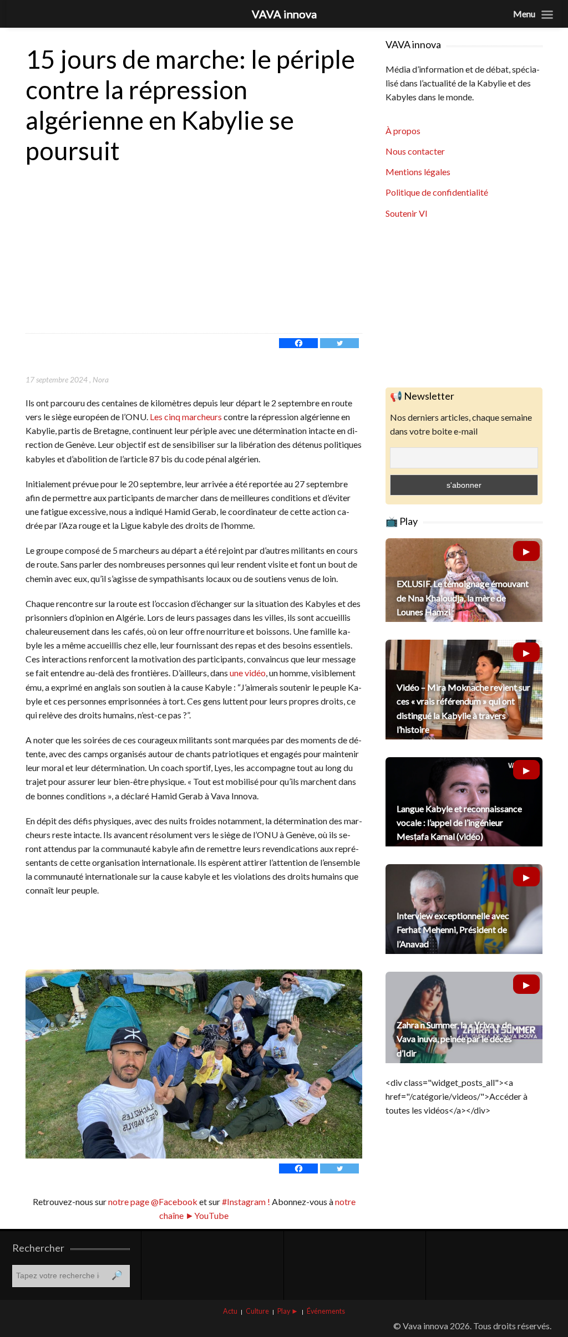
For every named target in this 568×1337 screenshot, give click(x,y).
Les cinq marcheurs (186, 416)
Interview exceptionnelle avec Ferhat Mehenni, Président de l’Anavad (453, 929)
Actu (230, 1311)
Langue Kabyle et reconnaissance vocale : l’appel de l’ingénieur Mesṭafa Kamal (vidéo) (459, 822)
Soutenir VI (407, 213)
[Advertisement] (194, 250)
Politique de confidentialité (437, 192)
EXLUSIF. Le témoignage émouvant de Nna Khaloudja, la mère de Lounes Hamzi (463, 597)
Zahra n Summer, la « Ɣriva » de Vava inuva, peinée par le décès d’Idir (454, 1038)
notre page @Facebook (152, 1201)
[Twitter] (339, 343)
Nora (101, 379)
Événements (326, 1311)
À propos (403, 130)
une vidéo (248, 672)
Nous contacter (415, 151)
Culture (257, 1311)
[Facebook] (298, 343)
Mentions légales (418, 171)
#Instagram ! (245, 1201)
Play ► (287, 1311)
